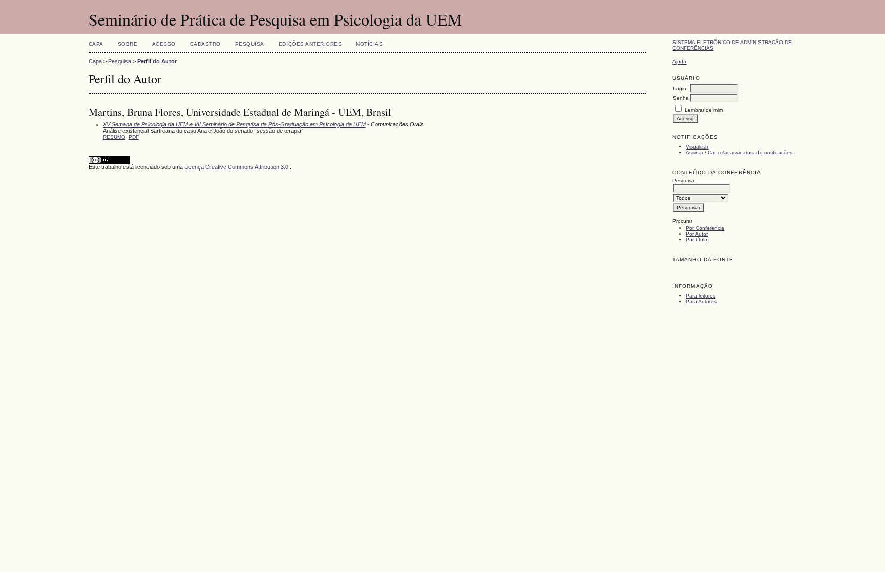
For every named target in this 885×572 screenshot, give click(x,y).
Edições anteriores (310, 44)
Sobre (128, 44)
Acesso (164, 44)
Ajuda (679, 62)
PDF (134, 137)
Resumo (114, 137)
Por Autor (697, 234)
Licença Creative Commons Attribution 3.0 (237, 167)
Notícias (369, 44)
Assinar (694, 152)
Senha (681, 98)
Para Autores (701, 301)
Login (679, 88)
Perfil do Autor (157, 61)
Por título (696, 239)
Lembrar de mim (704, 110)
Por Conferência (705, 228)
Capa (96, 44)
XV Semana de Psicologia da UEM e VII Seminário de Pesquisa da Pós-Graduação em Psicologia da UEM (234, 124)
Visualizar (697, 147)
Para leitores (700, 296)
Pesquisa (249, 44)
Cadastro (205, 44)
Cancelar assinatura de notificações (750, 152)
